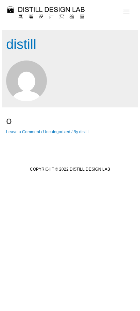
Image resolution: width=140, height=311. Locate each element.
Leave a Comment (23, 131)
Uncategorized (56, 131)
